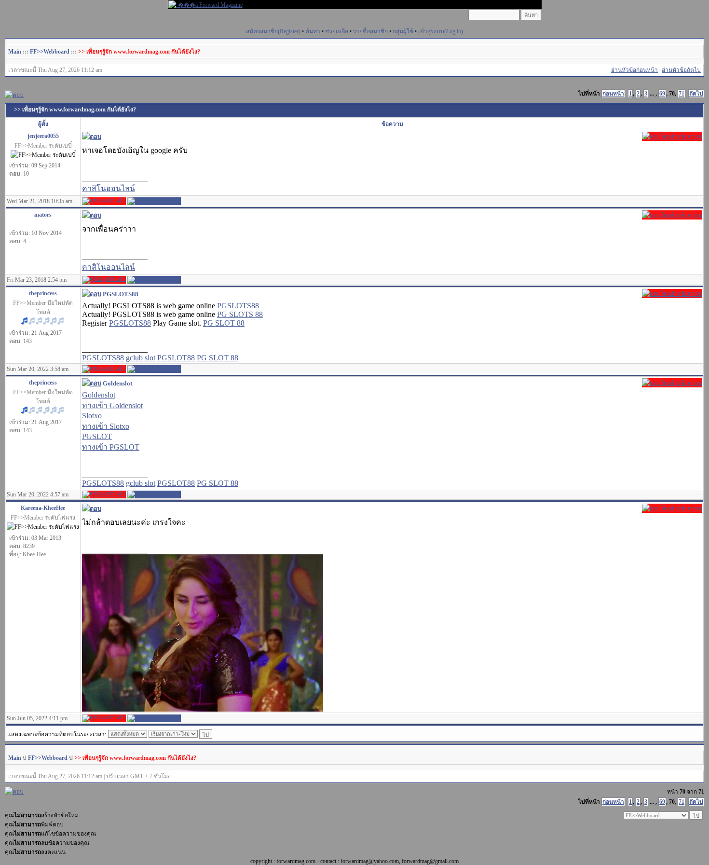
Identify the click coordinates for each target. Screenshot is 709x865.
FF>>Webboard (49, 51)
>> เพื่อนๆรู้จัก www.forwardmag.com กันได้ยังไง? (139, 51)
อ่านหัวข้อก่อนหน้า (634, 70)
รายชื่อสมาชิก (370, 31)
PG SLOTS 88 (240, 314)
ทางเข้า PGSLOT (110, 447)
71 (681, 93)
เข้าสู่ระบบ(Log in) (440, 31)
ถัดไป (696, 93)
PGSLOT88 (176, 358)
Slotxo (92, 416)
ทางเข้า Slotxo (105, 426)
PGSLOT (97, 436)
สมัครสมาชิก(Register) (273, 31)
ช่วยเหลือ (336, 31)
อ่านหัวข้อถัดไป (681, 70)
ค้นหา (312, 31)
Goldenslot (98, 395)
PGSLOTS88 (238, 306)
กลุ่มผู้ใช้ (403, 31)
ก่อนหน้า (613, 93)
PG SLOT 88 (224, 323)
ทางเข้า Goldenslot (112, 405)
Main (14, 51)
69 (662, 93)
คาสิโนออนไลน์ (108, 188)
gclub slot (140, 358)
